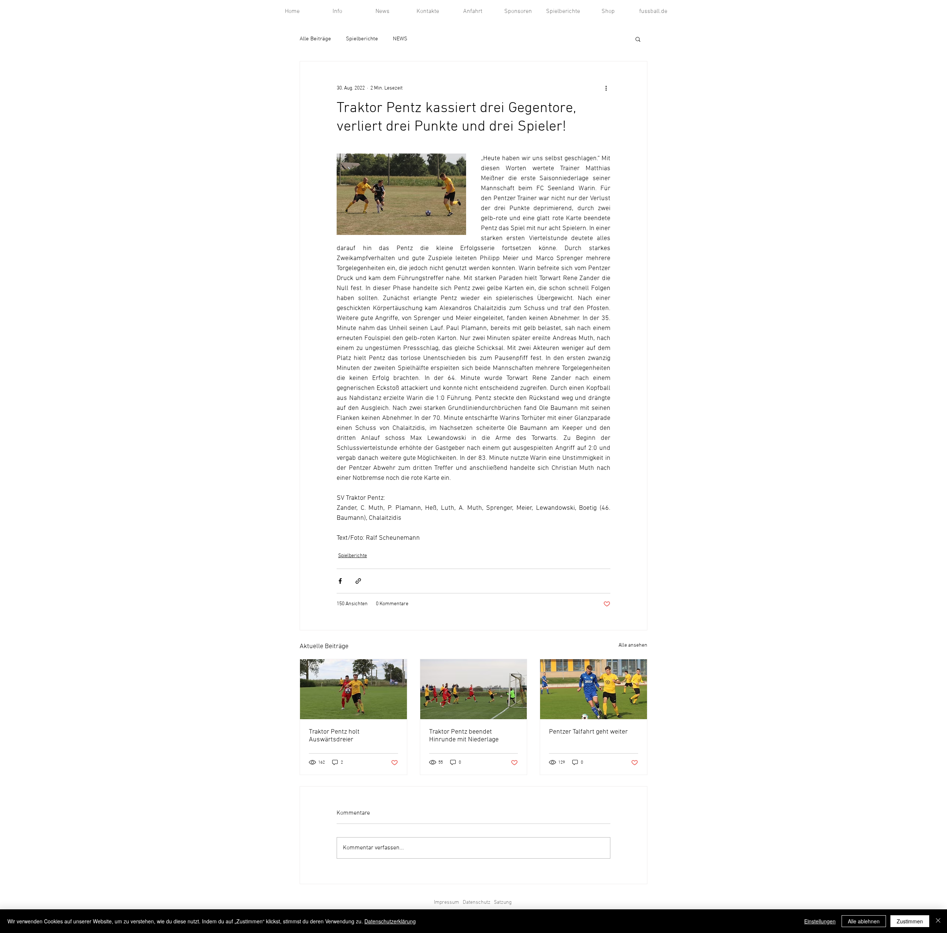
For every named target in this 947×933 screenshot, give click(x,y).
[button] (637, 39)
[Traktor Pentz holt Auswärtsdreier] (353, 689)
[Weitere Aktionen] (605, 88)
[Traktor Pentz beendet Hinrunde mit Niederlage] (473, 689)
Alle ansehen (633, 645)
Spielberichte (362, 39)
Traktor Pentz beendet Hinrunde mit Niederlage (464, 736)
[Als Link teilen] (358, 581)
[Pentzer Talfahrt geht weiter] (593, 689)
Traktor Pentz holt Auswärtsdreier (334, 736)
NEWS (400, 39)
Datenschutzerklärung (390, 921)
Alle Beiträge (315, 39)
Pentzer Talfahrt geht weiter (588, 732)
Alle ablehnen (864, 921)
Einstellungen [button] (820, 921)
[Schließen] (938, 921)
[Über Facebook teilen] (340, 581)
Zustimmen (910, 921)
